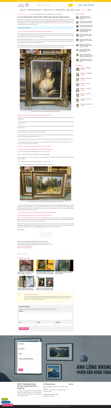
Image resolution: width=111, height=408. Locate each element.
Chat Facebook (6, 402)
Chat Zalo (5, 399)
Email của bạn (22, 348)
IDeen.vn (69, 406)
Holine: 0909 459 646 (86, 5)
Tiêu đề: (20, 353)
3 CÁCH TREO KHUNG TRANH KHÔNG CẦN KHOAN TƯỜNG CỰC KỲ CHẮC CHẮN (85, 30)
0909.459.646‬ (30, 299)
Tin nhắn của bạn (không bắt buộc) (26, 358)
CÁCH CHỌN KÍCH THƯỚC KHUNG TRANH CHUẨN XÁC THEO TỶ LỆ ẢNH (85, 50)
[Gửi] (70, 5)
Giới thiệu (73, 0)
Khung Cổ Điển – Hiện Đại (73, 10)
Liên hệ (78, 0)
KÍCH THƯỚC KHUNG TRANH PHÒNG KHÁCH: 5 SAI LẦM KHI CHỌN (86, 40)
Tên (20, 322)
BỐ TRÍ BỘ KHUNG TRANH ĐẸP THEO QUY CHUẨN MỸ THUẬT (86, 22)
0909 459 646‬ (51, 396)
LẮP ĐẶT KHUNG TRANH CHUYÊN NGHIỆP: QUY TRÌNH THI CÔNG (85, 17)
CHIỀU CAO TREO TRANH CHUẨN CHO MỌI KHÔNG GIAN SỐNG (86, 26)
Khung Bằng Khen (60, 10)
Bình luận (21, 311)
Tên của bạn (21, 343)
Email (38, 322)
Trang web (58, 322)
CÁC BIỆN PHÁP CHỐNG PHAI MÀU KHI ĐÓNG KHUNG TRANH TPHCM (86, 60)
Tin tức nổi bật (29, 14)
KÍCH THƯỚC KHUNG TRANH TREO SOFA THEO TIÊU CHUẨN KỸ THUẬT (86, 35)
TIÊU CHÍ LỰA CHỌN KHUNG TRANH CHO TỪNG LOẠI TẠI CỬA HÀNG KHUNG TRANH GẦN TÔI (86, 55)
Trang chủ (23, 10)
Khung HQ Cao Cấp (48, 10)
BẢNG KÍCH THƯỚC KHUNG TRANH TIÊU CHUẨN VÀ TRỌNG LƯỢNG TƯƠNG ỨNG (86, 45)
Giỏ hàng (86, 0)
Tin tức (82, 0)
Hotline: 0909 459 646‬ (7, 405)
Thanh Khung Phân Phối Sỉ (34, 10)
